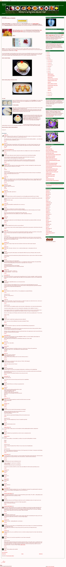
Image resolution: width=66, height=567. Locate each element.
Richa (5, 190)
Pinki (5, 143)
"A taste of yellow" (35, 23)
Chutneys (47, 201)
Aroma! (4, 4)
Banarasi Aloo (48, 147)
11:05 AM (5, 351)
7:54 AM (5, 550)
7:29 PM (5, 452)
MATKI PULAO (50, 77)
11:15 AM (5, 188)
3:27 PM (5, 240)
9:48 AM (5, 333)
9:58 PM (5, 396)
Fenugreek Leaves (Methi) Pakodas (51, 151)
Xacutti (47, 177)
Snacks (47, 225)
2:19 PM (5, 380)
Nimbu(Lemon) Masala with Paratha (51, 163)
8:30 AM (5, 434)
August (49, 66)
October (49, 63)
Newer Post (4, 553)
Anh (4, 289)
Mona (5, 353)
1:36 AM (5, 491)
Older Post (40, 553)
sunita (5, 299)
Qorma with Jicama (49, 167)
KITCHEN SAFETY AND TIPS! (53, 85)
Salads (47, 222)
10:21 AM (5, 339)
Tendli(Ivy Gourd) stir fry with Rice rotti (52, 171)
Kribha (5, 176)
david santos (6, 376)
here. (16, 50)
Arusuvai (47, 191)
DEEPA (5, 246)
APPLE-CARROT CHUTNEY (52, 83)
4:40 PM (5, 425)
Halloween (47, 212)
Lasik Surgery (48, 214)
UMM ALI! (49, 90)
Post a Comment (4, 552)
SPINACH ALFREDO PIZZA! (52, 80)
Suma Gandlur (6, 335)
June (49, 69)
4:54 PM (5, 278)
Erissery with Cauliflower (50, 150)
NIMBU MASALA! (50, 74)
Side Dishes (48, 224)
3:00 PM (5, 472)
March (49, 92)
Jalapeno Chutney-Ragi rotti (50, 157)
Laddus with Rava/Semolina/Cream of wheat (53, 160)
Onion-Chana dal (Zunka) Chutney (51, 164)
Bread (47, 195)
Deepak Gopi (6, 398)
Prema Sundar (6, 454)
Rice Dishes (48, 221)
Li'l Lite (5, 203)
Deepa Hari (6, 436)
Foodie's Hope (51, 35)
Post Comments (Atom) (10, 555)
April (48, 72)
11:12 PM (5, 297)
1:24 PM (5, 538)
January (49, 95)
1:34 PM (5, 201)
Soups (47, 227)
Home (22, 553)
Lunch (47, 215)
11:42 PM (5, 522)
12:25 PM (5, 374)
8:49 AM (5, 416)
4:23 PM (5, 267)
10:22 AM (5, 169)
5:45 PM (5, 287)
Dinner (47, 208)
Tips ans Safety (48, 231)
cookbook (47, 205)
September (50, 64)
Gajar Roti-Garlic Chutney (50, 153)
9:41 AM (5, 322)
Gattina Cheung (6, 427)
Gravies (47, 211)
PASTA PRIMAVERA (51, 75)
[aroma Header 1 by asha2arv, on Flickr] (32, 13)
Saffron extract (22, 544)
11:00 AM (5, 344)
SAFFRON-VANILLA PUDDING (8, 18)
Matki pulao (48, 161)
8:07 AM (5, 528)
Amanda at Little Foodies (8, 493)
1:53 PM (5, 222)
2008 (48, 57)
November (49, 61)
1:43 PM (5, 481)
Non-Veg (47, 218)
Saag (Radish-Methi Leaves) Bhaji (51, 170)
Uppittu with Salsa (49, 173)
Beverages (47, 192)
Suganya (5, 269)
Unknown (5, 242)
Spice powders (48, 228)
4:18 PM (5, 257)
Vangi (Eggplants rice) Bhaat (50, 174)
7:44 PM (5, 292)
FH (4, 207)
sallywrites (5, 403)
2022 (48, 52)
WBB (47, 234)
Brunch (47, 198)
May (48, 71)
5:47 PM (5, 511)
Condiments (48, 204)
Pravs (5, 341)
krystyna (5, 346)
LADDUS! (49, 82)
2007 (48, 58)
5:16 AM (5, 401)
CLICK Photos (48, 202)
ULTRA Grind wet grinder (50, 232)
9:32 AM (5, 147)
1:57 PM (5, 228)
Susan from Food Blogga (8, 149)
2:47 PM (5, 385)
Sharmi (5, 230)
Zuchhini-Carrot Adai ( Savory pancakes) (52, 180)
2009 (48, 55)
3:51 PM (5, 249)
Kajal (5, 387)
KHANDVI (49, 88)
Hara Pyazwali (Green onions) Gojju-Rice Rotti (53, 154)
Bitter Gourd (48, 194)
